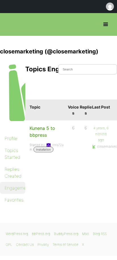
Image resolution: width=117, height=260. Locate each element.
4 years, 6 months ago (100, 134)
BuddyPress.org (66, 234)
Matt (85, 234)
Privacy (43, 244)
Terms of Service (65, 244)
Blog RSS (100, 234)
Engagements (15, 188)
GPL (9, 244)
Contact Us (25, 244)
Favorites (14, 200)
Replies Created (13, 172)
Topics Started (12, 153)
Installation (43, 149)
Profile (11, 138)
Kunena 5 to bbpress (42, 131)
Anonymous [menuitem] (109, 6)
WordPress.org (17, 234)
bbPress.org (9, 24)
